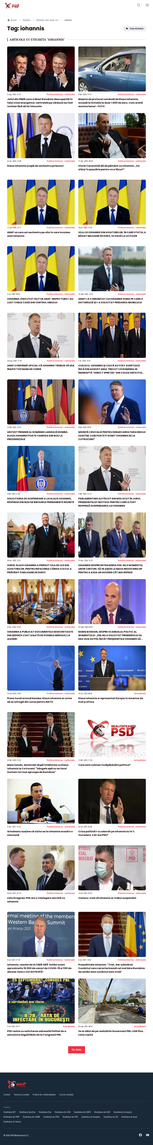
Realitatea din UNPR (82, 1112)
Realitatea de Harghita (91, 1117)
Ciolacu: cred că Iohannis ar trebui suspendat (107, 898)
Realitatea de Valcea (12, 1121)
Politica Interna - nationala (61, 94)
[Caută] (139, 5)
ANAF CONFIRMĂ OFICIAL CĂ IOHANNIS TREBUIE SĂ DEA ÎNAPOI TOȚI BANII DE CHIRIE (40, 367)
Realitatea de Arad (129, 1117)
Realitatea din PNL (70, 1117)
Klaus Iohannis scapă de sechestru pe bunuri (35, 166)
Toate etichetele (136, 28)
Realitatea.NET (10, 1112)
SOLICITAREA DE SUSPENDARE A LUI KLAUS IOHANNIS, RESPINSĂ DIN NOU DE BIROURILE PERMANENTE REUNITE (40, 500)
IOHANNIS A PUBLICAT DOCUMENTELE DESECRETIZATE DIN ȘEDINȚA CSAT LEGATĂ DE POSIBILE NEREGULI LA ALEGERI (40, 635)
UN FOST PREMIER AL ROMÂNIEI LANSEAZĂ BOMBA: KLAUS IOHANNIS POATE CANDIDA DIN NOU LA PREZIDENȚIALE (37, 435)
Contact (7, 1094)
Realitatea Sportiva (27, 1112)
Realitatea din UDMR (31, 1117)
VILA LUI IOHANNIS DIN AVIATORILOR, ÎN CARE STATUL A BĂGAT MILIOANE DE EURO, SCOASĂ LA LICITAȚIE (112, 234)
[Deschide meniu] (147, 5)
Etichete (26, 20)
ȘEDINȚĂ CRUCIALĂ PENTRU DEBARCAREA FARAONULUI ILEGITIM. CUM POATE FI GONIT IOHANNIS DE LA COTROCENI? (112, 435)
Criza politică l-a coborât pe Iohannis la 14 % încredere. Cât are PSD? (106, 833)
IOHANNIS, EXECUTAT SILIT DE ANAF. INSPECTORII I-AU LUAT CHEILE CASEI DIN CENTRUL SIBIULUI (40, 300)
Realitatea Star (45, 1112)
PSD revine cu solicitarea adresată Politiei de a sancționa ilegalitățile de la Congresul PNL (36, 1032)
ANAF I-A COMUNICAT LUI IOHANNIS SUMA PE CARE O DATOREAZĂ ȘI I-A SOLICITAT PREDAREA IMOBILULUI (110, 300)
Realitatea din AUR (102, 1112)
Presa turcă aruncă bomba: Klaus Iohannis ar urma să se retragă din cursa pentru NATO (39, 700)
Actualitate (140, 693)
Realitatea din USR (63, 1112)
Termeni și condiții (21, 1094)
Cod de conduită (66, 1094)
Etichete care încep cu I (47, 20)
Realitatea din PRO (51, 1117)
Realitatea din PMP (11, 1117)
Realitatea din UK (111, 1117)
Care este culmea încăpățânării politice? (104, 765)
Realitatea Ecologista (123, 1112)
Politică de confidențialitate (44, 1094)
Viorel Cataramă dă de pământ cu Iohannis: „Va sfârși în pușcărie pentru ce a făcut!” (109, 167)
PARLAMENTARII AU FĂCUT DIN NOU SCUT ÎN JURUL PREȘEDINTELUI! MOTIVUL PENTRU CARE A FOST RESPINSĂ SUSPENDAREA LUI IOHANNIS (109, 502)
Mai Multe (76, 1049)
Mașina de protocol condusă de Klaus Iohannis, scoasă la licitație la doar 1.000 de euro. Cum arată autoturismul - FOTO (110, 102)
